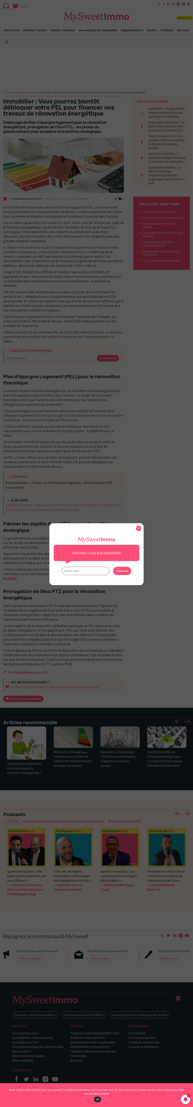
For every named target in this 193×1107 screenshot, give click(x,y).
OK (97, 1099)
